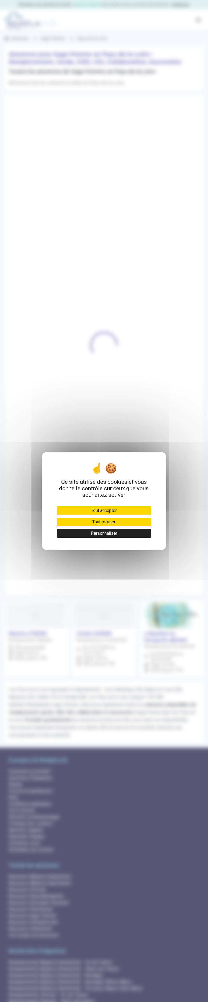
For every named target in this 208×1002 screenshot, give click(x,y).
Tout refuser (103, 521)
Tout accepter (104, 510)
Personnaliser (104, 533)
